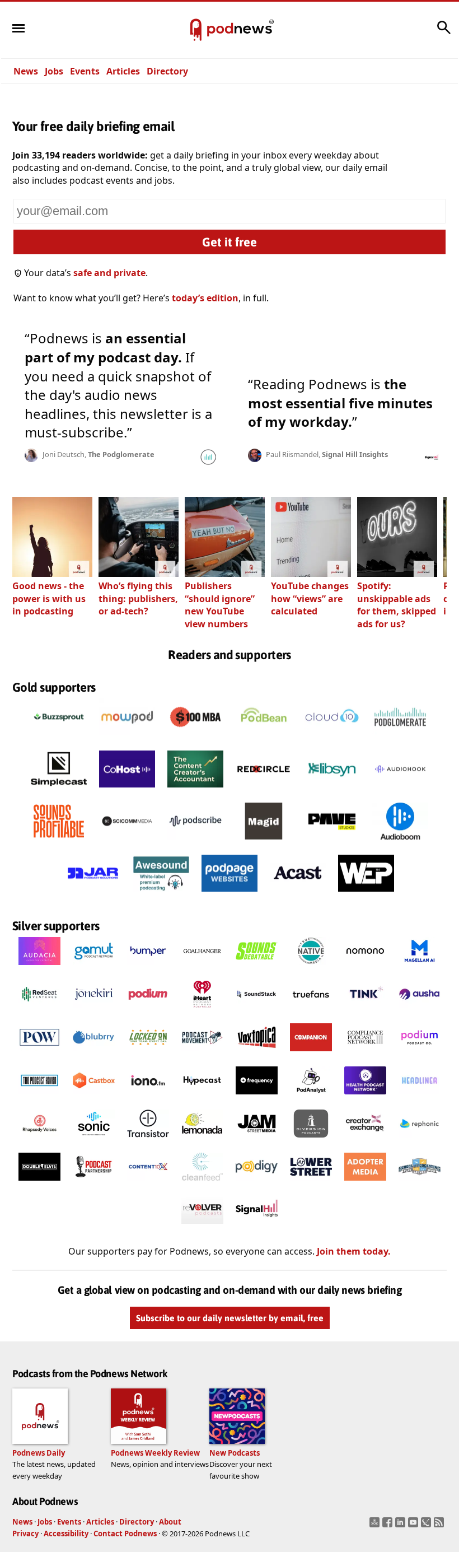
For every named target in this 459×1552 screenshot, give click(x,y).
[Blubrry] (94, 1054)
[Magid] (264, 842)
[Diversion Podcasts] (311, 1140)
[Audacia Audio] (39, 968)
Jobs (54, 71)
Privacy (25, 1533)
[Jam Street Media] (257, 1140)
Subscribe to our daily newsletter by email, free (230, 1318)
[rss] (440, 1526)
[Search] (444, 33)
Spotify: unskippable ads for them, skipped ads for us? (396, 605)
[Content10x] (148, 1183)
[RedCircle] (264, 790)
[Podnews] (196, 30)
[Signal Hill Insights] (257, 1226)
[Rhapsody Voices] (39, 1140)
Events (85, 71)
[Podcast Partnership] (94, 1183)
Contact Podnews (125, 1533)
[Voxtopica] (257, 1054)
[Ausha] (419, 1011)
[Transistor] (148, 1140)
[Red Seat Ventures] (39, 1011)
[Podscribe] (195, 842)
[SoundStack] (257, 1011)
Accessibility (66, 1533)
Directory (167, 71)
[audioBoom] (400, 842)
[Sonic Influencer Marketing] (94, 1140)
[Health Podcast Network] (365, 1097)
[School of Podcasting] (419, 1183)
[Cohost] (127, 790)
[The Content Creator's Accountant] (195, 790)
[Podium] (148, 1011)
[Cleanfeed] (202, 1183)
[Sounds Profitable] (59, 842)
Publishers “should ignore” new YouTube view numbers (220, 605)
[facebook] (388, 1526)
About (170, 1522)
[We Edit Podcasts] (366, 894)
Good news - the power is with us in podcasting (49, 598)
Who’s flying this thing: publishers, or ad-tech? (138, 598)
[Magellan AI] (419, 968)
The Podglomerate (121, 454)
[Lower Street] (311, 1183)
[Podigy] (257, 1183)
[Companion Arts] (311, 1054)
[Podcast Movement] (202, 1054)
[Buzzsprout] (59, 738)
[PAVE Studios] (332, 842)
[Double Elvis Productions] (39, 1183)
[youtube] (414, 1526)
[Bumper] (148, 968)
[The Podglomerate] (400, 738)
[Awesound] (161, 894)
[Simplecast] (59, 790)
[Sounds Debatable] (257, 968)
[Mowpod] (127, 738)
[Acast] (298, 894)
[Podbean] (264, 738)
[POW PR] (39, 1054)
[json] (427, 1526)
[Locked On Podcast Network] (148, 1054)
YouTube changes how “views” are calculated (310, 598)
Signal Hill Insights (355, 454)
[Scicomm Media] (127, 842)
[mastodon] (375, 1526)
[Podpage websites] (229, 894)
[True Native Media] (311, 968)
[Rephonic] (419, 1140)
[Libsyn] (332, 790)
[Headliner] (419, 1097)
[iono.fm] (148, 1097)
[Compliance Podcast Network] (365, 1054)
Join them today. (354, 1251)
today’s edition (205, 298)
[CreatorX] (365, 1140)
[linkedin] (401, 1526)
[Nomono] (365, 968)
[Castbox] (94, 1097)
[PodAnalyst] (311, 1097)
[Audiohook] (400, 790)
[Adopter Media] (365, 1183)
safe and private (109, 273)
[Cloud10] (332, 738)
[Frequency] (257, 1097)
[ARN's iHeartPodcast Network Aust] (202, 1011)
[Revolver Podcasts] (202, 1226)
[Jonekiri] (94, 1011)
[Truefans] (311, 1011)
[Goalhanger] (202, 968)
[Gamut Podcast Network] (94, 968)
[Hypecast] (202, 1097)
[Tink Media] (365, 1011)
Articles (123, 71)
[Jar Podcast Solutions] (93, 894)
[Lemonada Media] (202, 1140)
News (25, 71)
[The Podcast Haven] (39, 1097)
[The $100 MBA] (195, 738)
